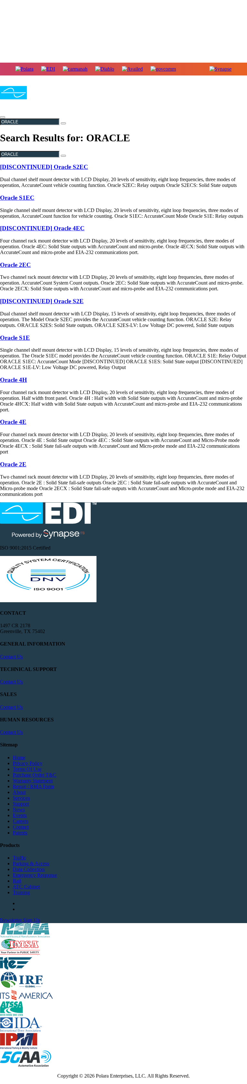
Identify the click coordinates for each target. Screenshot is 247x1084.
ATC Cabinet (26, 886)
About (19, 792)
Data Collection (29, 869)
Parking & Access (31, 863)
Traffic (19, 857)
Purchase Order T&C (34, 775)
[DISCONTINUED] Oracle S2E (42, 301)
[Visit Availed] (132, 69)
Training (21, 892)
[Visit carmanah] (75, 69)
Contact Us (11, 656)
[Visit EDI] (48, 69)
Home (19, 757)
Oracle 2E (13, 464)
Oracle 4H (13, 379)
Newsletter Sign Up (20, 920)
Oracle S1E (15, 337)
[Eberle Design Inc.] (30, 99)
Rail (17, 881)
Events (20, 815)
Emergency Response (35, 875)
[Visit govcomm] (163, 69)
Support (21, 803)
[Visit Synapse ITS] (220, 69)
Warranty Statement (33, 780)
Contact (21, 827)
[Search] (63, 123)
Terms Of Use (27, 769)
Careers (20, 821)
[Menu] (2, 117)
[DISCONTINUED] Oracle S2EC (44, 166)
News (19, 809)
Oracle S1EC (17, 197)
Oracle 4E (13, 422)
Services (21, 798)
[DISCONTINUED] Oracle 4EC (42, 228)
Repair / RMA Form (33, 786)
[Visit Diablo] (104, 69)
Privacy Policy (27, 763)
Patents (20, 832)
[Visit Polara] (24, 69)
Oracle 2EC (15, 264)
